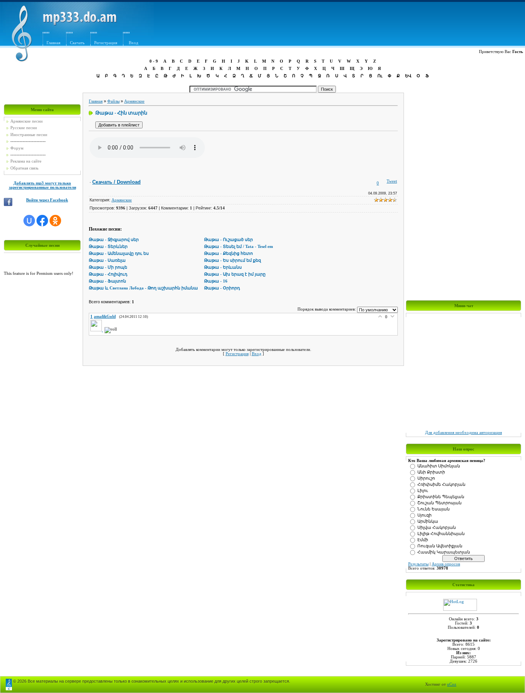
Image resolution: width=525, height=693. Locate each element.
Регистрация (105, 43)
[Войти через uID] (29, 220)
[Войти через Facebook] (42, 220)
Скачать (77, 43)
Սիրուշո (426, 478)
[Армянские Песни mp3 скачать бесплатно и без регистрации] (80, 24)
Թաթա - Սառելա (107, 260)
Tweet (392, 181)
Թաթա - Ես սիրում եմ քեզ (232, 260)
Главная (53, 43)
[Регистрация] (145, 34)
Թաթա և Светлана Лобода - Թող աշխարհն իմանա (143, 288)
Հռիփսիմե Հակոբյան (441, 484)
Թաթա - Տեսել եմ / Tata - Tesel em (238, 246)
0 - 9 (154, 61)
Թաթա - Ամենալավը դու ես (119, 253)
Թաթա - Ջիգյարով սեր (114, 240)
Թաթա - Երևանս (223, 267)
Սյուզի (424, 515)
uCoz (451, 684)
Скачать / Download (116, 182)
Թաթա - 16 (216, 281)
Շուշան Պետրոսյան (439, 503)
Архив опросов (446, 564)
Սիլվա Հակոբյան (436, 527)
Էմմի (422, 540)
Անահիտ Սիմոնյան (438, 466)
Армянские (134, 101)
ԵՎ (408, 75)
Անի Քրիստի (431, 472)
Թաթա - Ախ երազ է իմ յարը (235, 274)
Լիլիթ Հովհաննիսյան (441, 534)
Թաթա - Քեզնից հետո (228, 253)
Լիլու (422, 491)
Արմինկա (427, 521)
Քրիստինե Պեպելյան (440, 497)
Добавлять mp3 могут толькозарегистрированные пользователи (42, 185)
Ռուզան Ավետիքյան (439, 546)
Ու (379, 75)
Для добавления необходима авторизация (463, 432)
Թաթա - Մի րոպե (108, 267)
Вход (133, 43)
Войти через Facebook (47, 200)
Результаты (418, 564)
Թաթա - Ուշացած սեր (228, 240)
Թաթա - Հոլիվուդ (108, 274)
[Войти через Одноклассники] (55, 220)
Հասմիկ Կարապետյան (443, 552)
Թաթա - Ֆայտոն (107, 281)
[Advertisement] (335, 25)
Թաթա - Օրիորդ (222, 288)
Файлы (113, 101)
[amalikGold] (97, 330)
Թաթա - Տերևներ (108, 246)
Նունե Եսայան (433, 509)
